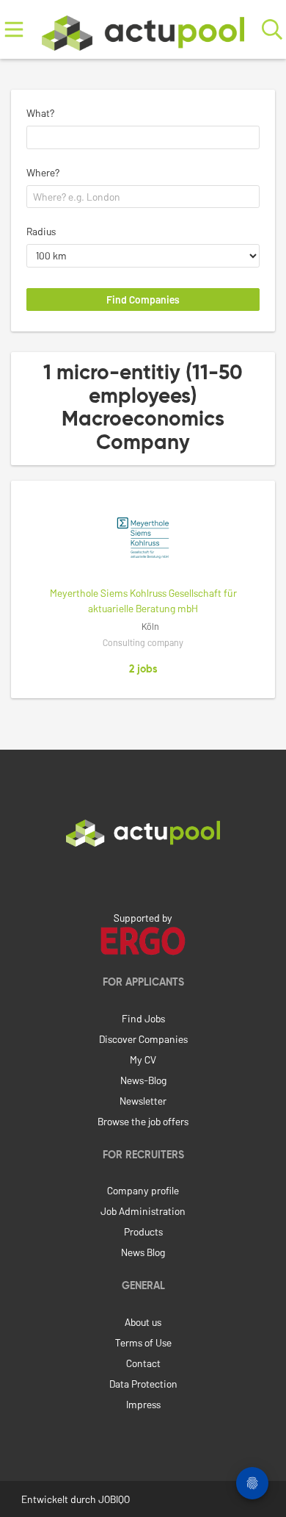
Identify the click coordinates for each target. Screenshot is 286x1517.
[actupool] (143, 30)
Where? (42, 172)
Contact (143, 1363)
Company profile (143, 1190)
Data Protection (143, 1383)
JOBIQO (114, 1499)
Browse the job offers (143, 1121)
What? (40, 113)
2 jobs (143, 669)
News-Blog (143, 1080)
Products (143, 1231)
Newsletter (143, 1100)
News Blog (143, 1252)
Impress (143, 1404)
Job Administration (143, 1211)
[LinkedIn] (143, 877)
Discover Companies (143, 1039)
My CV (143, 1059)
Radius (41, 231)
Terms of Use (143, 1342)
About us (143, 1322)
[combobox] (143, 137)
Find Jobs (143, 1018)
